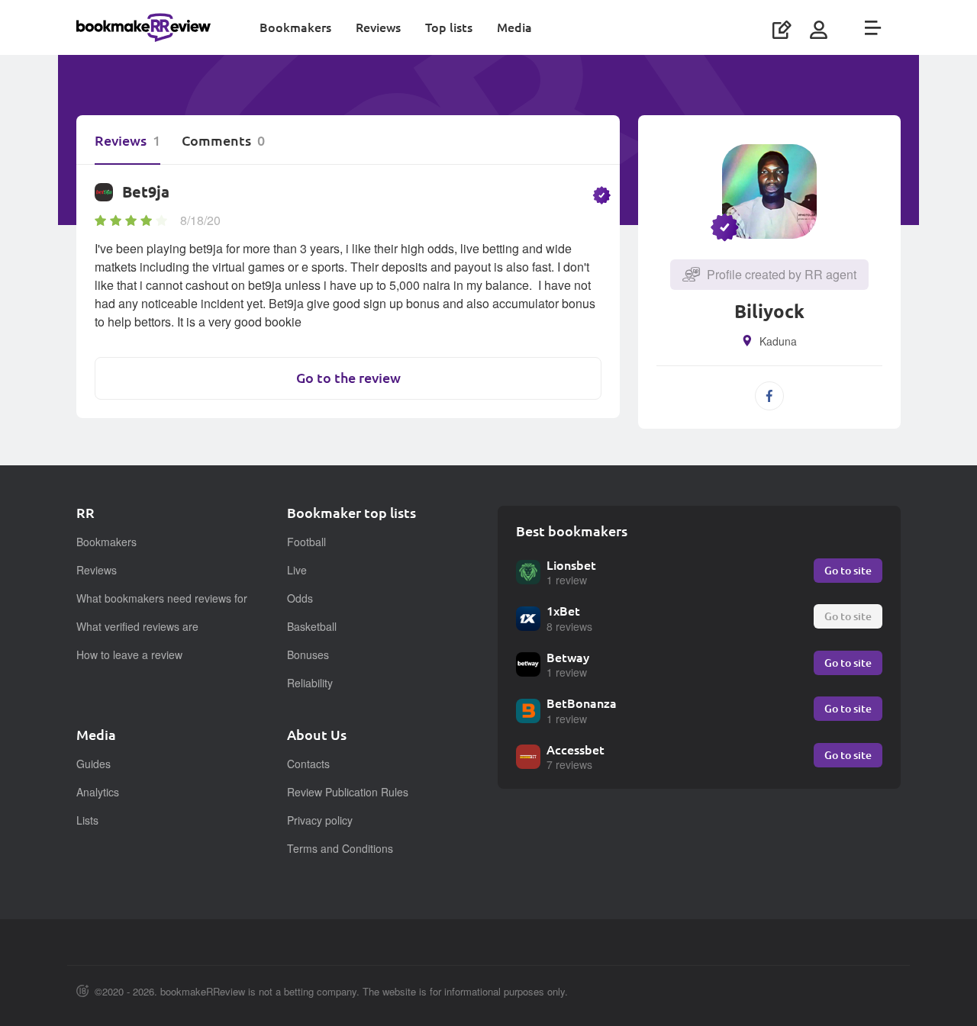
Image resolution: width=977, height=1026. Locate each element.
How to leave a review (129, 654)
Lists (87, 820)
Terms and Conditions (340, 848)
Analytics (97, 791)
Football (306, 541)
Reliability (310, 682)
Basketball (312, 626)
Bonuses (308, 654)
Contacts (308, 763)
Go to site (848, 570)
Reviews (378, 27)
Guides (93, 763)
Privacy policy (320, 820)
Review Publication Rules (347, 791)
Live (297, 569)
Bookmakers (295, 27)
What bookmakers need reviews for (161, 598)
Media (514, 27)
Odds (300, 598)
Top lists (448, 27)
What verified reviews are (137, 626)
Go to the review (348, 378)
